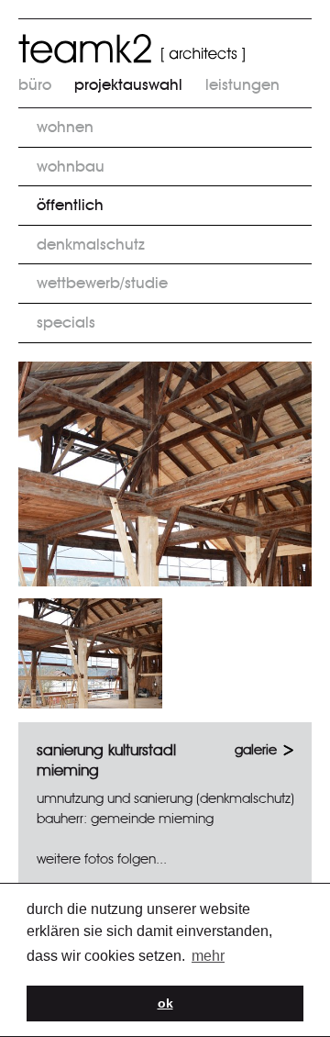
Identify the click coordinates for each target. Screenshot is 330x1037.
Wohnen (65, 127)
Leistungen (242, 85)
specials (66, 322)
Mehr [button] (208, 956)
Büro (34, 85)
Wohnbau (70, 166)
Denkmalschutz (91, 244)
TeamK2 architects (131, 48)
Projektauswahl (128, 85)
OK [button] (165, 1003)
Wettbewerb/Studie (102, 283)
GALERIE (256, 750)
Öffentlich (70, 205)
